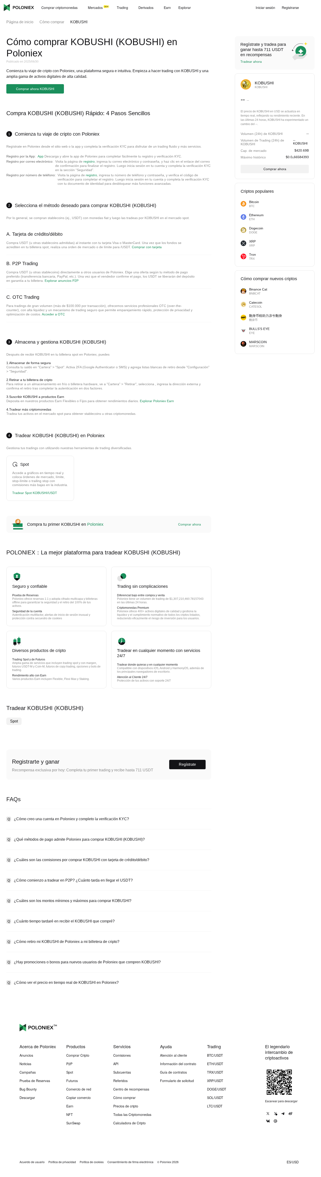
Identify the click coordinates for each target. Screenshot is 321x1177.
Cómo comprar (51, 22)
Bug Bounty (28, 1089)
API (115, 1063)
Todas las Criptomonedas (132, 1114)
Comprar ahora (189, 524)
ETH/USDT (215, 1063)
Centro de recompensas (131, 1089)
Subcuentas (122, 1072)
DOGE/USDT (216, 1089)
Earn (69, 1106)
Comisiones (122, 1055)
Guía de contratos (173, 1072)
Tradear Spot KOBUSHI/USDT (34, 493)
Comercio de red (78, 1089)
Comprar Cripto (77, 1055)
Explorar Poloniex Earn (157, 401)
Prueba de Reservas (35, 1080)
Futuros (72, 1080)
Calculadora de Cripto (129, 1123)
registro (89, 161)
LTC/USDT (215, 1106)
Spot (14, 721)
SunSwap (73, 1123)
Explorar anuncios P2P (61, 280)
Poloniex (19, 7)
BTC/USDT (215, 1055)
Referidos (120, 1080)
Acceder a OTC (53, 314)
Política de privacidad (62, 1162)
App (40, 156)
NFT (69, 1114)
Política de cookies (92, 1162)
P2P (69, 1063)
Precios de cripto (125, 1106)
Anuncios (26, 1055)
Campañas (28, 1072)
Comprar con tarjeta (147, 247)
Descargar (27, 1097)
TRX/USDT (215, 1072)
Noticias (25, 1063)
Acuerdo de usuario (32, 1162)
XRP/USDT (215, 1080)
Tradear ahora (251, 61)
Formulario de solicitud (177, 1080)
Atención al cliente (173, 1055)
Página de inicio (19, 22)
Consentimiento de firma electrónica (130, 1162)
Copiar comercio (78, 1097)
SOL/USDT (215, 1097)
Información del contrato (178, 1063)
